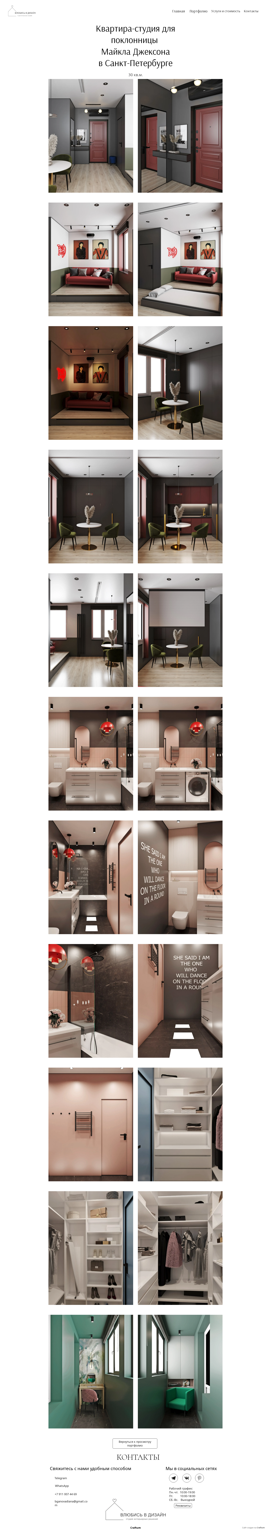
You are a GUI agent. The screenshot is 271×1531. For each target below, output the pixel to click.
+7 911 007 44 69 (66, 1494)
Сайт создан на (253, 1528)
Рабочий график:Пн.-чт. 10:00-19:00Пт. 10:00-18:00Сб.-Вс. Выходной (182, 1494)
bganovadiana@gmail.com (71, 1501)
